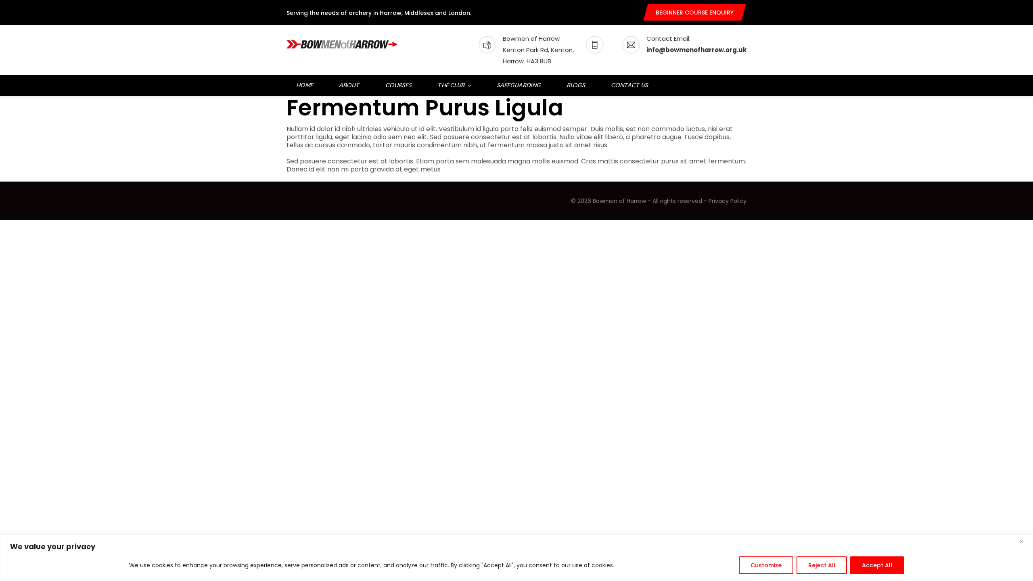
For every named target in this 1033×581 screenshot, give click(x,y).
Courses (399, 85)
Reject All (821, 565)
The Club (451, 85)
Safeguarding (519, 85)
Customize (766, 565)
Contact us (630, 85)
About (350, 85)
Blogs (576, 85)
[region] (516, 558)
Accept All (877, 565)
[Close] (1024, 541)
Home (305, 85)
